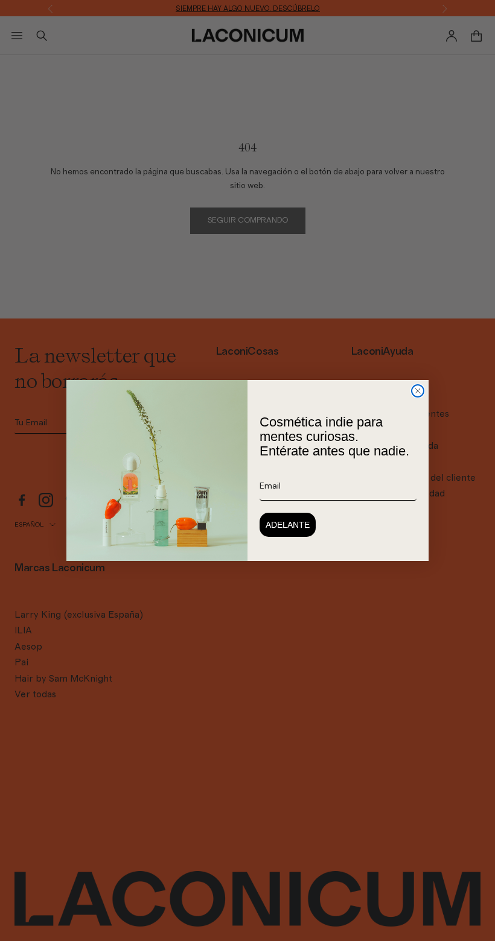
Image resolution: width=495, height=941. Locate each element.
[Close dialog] (418, 391)
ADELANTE (288, 525)
